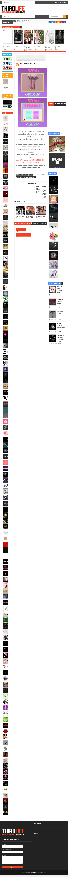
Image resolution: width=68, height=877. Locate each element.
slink (17, 177)
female (22, 174)
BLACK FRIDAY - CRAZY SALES (61, 325)
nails (26, 174)
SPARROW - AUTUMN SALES (60, 301)
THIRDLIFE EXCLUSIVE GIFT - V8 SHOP (18, 45)
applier (18, 174)
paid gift (31, 174)
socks (19, 58)
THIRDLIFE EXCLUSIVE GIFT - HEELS (59, 45)
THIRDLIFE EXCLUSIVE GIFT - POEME (38, 45)
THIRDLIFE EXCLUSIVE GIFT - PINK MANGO (7, 45)
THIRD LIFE (34, 872)
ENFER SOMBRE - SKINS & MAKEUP (25, 21)
